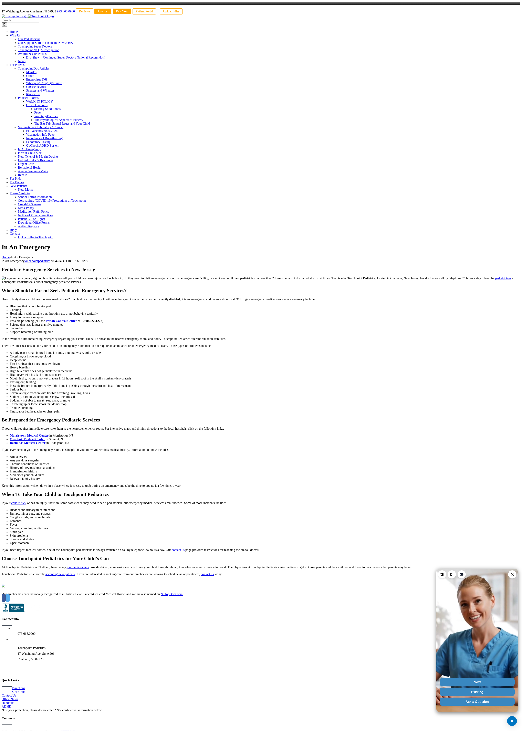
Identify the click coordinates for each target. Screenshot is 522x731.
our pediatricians (78, 567)
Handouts (8, 702)
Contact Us (9, 695)
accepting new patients (60, 574)
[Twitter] (8, 598)
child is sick (18, 503)
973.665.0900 (66, 11)
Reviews (84, 11)
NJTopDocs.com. (172, 594)
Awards (102, 11)
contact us (178, 550)
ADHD (6, 706)
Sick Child (18, 691)
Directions (18, 688)
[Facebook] (4, 598)
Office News (10, 699)
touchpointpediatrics (37, 261)
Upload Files (171, 11)
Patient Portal (144, 11)
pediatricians (503, 278)
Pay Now (122, 11)
